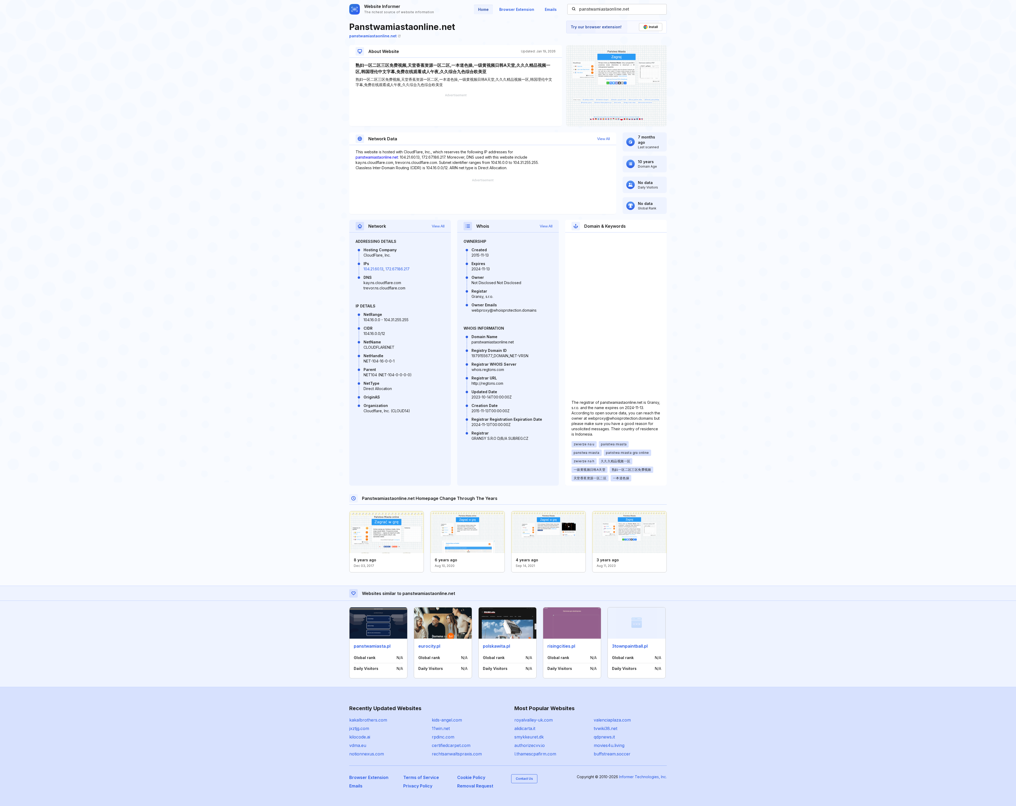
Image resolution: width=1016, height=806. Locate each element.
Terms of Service (421, 777)
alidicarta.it (524, 728)
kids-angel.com (447, 720)
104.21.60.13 (373, 269)
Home (483, 9)
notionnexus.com (366, 753)
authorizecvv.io (529, 745)
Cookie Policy (471, 777)
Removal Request (475, 786)
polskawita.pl (496, 646)
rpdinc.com (443, 737)
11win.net (441, 728)
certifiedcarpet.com (451, 745)
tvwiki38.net (605, 728)
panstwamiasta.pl (372, 646)
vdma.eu (357, 745)
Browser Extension (516, 9)
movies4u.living (609, 745)
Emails (551, 9)
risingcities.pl (561, 646)
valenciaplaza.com (612, 720)
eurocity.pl (429, 646)
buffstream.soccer (612, 753)
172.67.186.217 (397, 269)
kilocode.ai (359, 737)
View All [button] (603, 139)
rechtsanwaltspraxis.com (457, 753)
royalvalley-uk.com (533, 720)
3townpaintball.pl (630, 646)
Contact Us (524, 779)
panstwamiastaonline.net (373, 36)
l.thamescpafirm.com (535, 753)
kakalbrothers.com (368, 720)
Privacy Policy (417, 786)
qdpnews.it (604, 737)
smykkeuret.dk (529, 737)
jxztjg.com (359, 728)
